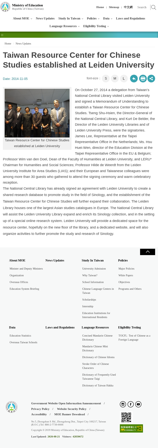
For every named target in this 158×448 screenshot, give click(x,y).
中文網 (128, 7)
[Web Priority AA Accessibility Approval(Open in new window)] (131, 428)
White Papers (125, 275)
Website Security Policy (72, 408)
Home (100, 7)
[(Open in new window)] (123, 404)
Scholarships (89, 299)
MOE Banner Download (69, 414)
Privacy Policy (40, 408)
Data (106, 18)
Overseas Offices (19, 282)
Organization (17, 275)
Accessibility (39, 414)
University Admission (94, 268)
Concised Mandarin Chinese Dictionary (97, 337)
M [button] (114, 78)
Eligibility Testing (94, 26)
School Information (93, 282)
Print (143, 78)
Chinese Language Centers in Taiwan (98, 290)
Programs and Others (129, 288)
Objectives (124, 282)
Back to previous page (134, 78)
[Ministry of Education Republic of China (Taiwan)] (22, 7)
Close (147, 252)
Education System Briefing (24, 288)
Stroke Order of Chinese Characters (95, 366)
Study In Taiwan (69, 18)
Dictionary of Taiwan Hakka (97, 385)
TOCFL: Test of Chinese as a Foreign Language (134, 337)
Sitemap (114, 7)
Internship (87, 306)
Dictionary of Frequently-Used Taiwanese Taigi (99, 376)
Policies (92, 18)
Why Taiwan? (89, 275)
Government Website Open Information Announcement (66, 403)
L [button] (124, 78)
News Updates (45, 18)
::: (2, 4)
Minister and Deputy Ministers (26, 268)
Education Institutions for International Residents (96, 315)
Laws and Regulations (130, 18)
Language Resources (63, 26)
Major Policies (126, 268)
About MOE (21, 18)
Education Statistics (20, 335)
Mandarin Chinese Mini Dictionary (95, 348)
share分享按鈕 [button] (151, 78)
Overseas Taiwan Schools (23, 342)
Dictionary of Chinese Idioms (98, 357)
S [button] (106, 78)
